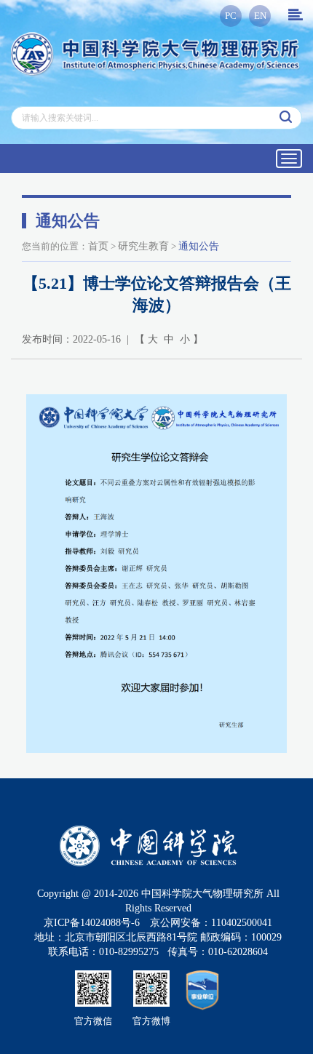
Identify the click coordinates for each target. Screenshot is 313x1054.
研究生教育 (143, 246)
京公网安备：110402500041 (211, 922)
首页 (98, 246)
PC (231, 15)
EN (260, 15)
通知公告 (198, 246)
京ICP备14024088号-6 (92, 922)
